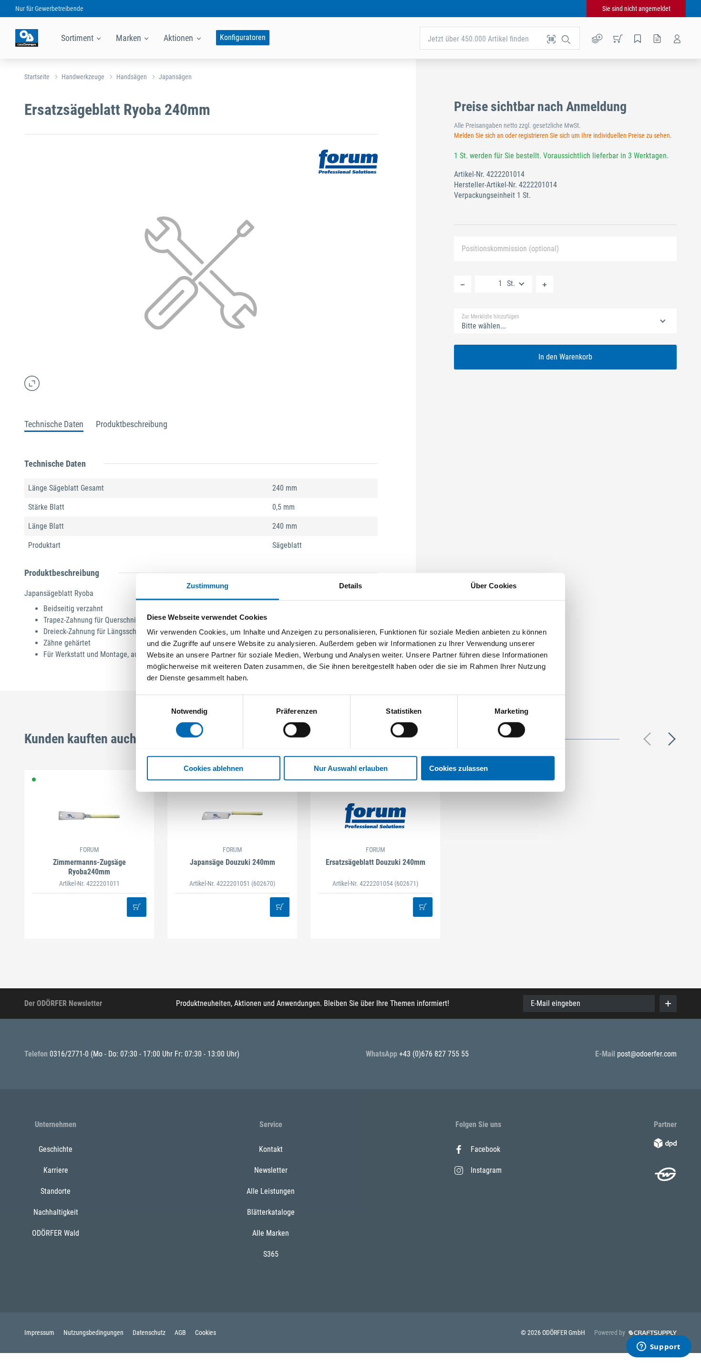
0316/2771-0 (70, 1053)
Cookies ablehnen (213, 768)
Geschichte (55, 1149)
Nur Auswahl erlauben (351, 768)
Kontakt (271, 1149)
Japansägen (175, 77)
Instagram (486, 1170)
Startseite (37, 77)
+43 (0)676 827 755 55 (434, 1053)
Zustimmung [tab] (207, 585)
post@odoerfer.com (647, 1053)
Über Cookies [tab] (493, 585)
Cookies (205, 1332)
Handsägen (131, 77)
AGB (181, 1332)
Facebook (485, 1149)
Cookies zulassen (458, 768)
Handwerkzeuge (83, 77)
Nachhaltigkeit (55, 1212)
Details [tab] (350, 585)
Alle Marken (270, 1233)
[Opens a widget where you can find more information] (658, 1347)
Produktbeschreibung (131, 424)
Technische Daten (53, 424)
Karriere (55, 1170)
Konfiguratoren (243, 37)
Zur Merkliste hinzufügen (490, 316)
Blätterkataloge (271, 1212)
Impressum (40, 1332)
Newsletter (271, 1170)
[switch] (296, 730)
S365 (270, 1254)
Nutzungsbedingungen (94, 1332)
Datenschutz (150, 1332)
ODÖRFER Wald (55, 1233)
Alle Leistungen (271, 1191)
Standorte (56, 1191)
